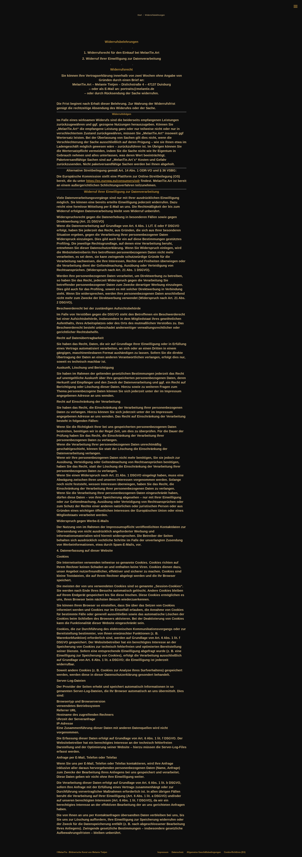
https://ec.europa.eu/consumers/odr (113, 181)
